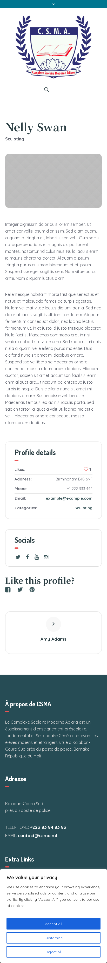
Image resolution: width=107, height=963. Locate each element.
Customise (53, 937)
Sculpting (83, 507)
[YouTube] (36, 557)
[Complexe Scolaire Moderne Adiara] (53, 47)
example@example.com (69, 498)
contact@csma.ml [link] (37, 835)
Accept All (53, 923)
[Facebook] (27, 557)
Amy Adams (53, 639)
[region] (53, 916)
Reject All (54, 952)
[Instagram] (46, 557)
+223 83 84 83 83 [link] (48, 827)
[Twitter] (18, 557)
